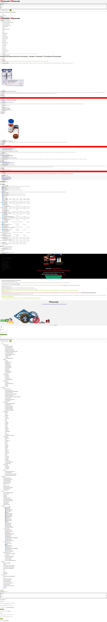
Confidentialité (54, 304)
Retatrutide (4, 140)
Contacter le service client (6, 261)
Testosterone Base (8, 404)
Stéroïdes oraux (4, 15)
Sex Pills (3, 57)
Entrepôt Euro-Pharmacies (17, 173)
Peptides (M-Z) (5, 436)
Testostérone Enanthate (69, 173)
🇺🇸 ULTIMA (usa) (7, 532)
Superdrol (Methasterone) (9, 352)
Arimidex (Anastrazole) (5, 153)
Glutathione (7, 428)
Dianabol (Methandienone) (9, 348)
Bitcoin (3, 245)
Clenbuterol (7, 375)
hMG (4, 484)
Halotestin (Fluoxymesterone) (9, 350)
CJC (6, 419)
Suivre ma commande (5, 262)
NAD (6, 443)
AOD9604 (6, 415)
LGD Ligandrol (7, 363)
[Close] (0, 328)
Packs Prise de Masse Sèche (6, 176)
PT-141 (6, 448)
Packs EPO (3, 172)
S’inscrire (9, 611)
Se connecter (2, 609)
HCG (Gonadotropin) (6, 483)
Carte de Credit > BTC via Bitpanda (7, 246)
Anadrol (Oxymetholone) (9, 346)
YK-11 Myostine (7, 372)
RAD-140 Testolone (8, 367)
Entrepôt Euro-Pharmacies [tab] (6, 179)
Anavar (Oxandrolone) (8, 347)
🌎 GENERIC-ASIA (4, 215)
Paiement (3, 242)
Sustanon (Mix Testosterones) (9, 403)
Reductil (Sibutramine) (8, 379)
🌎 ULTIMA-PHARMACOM (9, 540)
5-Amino (6, 412)
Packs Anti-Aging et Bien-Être (6, 169)
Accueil (1, 53)
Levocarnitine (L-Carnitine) (9, 435)
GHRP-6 (6, 427)
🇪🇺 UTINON (7, 521)
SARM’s (4, 359)
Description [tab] (3, 175)
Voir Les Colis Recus (5, 266)
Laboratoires (4, 53)
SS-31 (6, 455)
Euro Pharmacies (8, 53)
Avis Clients (64, 304)
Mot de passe (2, 605)
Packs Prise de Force (6, 504)
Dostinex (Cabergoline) (5, 156)
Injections (3, 60)
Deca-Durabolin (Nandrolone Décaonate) (11, 391)
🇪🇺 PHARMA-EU (4, 196)
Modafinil (6, 384)
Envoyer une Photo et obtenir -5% (10, 560)
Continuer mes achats (3, 334)
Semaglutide (7, 452)
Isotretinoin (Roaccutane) (9, 383)
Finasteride (7, 382)
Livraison (3, 505)
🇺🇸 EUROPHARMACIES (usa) (9, 533)
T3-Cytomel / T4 (7, 378)
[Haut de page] (0, 336)
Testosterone (63, 173)
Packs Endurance (6, 493)
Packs (33, 173)
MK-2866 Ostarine (8, 364)
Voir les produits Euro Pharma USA (53, 277)
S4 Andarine (7, 370)
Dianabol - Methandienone (8, 173)
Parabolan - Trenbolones (57, 173)
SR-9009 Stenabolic (8, 371)
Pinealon (6, 447)
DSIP (6, 420)
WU (3, 569)
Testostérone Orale (8, 355)
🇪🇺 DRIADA (3, 191)
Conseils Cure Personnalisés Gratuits (7, 258)
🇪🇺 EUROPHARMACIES (8, 509)
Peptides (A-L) (5, 411)
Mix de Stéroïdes (29, 173)
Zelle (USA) (3, 253)
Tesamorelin (7, 456)
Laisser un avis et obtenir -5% (6, 265)
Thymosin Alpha (7, 460)
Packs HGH (5, 496)
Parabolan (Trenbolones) (9, 395)
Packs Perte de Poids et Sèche (8, 500)
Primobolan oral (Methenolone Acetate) (11, 351)
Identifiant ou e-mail (3, 603)
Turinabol (6, 356)
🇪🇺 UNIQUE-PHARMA (8, 520)
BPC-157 (3, 90)
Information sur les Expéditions (10, 553)
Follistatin (6, 423)
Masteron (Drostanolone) (9, 392)
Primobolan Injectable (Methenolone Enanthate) (12, 396)
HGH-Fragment (7, 431)
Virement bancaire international (6, 249)
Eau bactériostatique (8, 472)
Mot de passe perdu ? (10, 607)
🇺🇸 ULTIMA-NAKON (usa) (5, 210)
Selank (6, 451)
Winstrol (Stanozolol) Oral (9, 358)
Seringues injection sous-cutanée (7, 149)
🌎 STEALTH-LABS (8, 525)
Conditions (60, 304)
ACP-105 (6, 360)
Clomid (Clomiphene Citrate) (7, 479)
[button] (12, 89)
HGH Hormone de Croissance (6, 145)
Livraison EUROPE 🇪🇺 (6, 507)
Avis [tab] (3, 176)
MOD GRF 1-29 (7, 440)
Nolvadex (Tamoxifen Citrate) (7, 487)
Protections (3, 476)
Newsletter (3, 269)
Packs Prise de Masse (6, 497)
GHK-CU (6, 424)
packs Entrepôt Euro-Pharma (39, 173)
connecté (6, 252)
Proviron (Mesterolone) (6, 488)
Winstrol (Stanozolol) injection (10, 399)
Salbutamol (7, 376)
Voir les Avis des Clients (7, 581)
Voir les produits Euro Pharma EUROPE (53, 276)
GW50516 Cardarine (8, 362)
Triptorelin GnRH (7, 463)
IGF (5, 432)
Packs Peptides (4, 180)
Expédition (50, 304)
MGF (6, 439)
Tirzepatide (3, 142)
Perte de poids (5, 374)
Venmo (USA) (4, 254)
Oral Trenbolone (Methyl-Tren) (10, 354)
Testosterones (5, 402)
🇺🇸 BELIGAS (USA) (8, 529)
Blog (3, 270)
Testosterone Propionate (9, 408)
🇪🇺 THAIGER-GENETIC (8, 516)
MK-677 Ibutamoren (8, 366)
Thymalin (6, 459)
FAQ (58, 304)
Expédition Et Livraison (7, 552)
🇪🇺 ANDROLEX (7, 508)
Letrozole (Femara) (4, 161)
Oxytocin (6, 444)
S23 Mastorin (7, 368)
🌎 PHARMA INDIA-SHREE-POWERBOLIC (8, 227)
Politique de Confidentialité (9, 556)
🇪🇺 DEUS (3, 223)
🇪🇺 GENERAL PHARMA (5, 192)
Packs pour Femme (6, 501)
